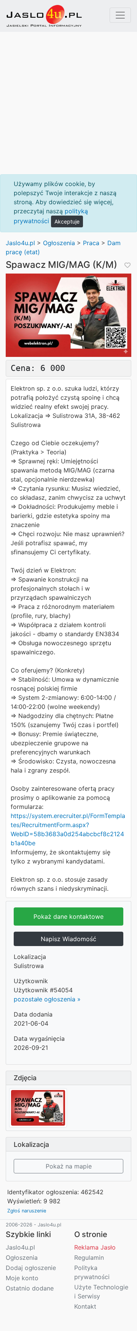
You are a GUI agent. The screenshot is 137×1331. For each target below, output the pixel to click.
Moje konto (22, 1278)
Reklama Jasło (95, 1247)
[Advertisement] (68, 103)
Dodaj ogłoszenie (31, 1268)
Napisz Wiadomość (68, 939)
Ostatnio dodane (30, 1288)
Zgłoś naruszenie (26, 1211)
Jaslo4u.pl (20, 243)
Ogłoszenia (59, 243)
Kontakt (85, 1306)
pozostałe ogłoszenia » (47, 999)
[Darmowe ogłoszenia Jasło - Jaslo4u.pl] (44, 16)
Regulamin (89, 1257)
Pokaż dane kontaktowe (68, 916)
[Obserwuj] (126, 265)
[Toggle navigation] (120, 15)
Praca (91, 243)
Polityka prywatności (92, 1272)
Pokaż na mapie (69, 1166)
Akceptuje (67, 221)
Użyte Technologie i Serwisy (101, 1291)
